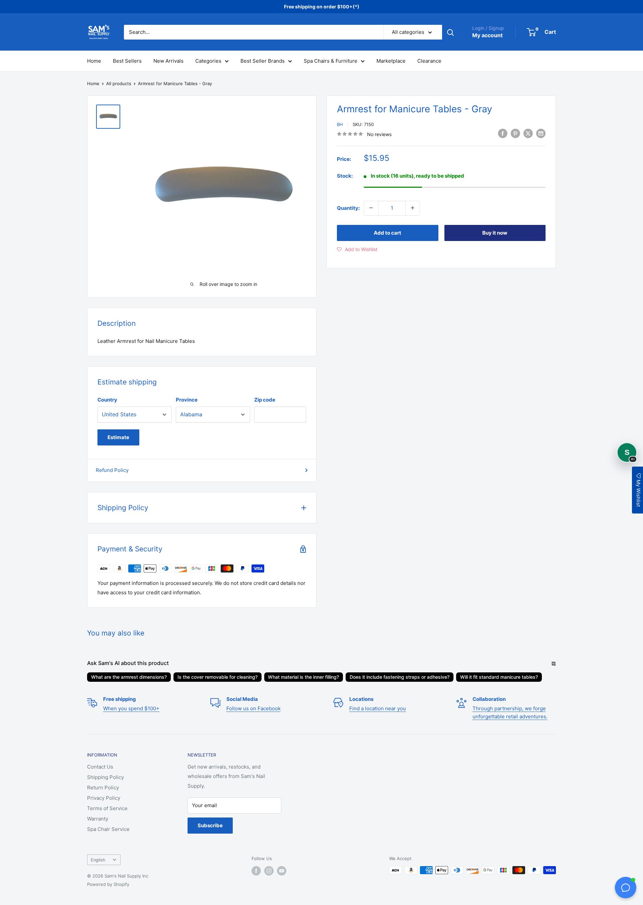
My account (487, 35)
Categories (208, 61)
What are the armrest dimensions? (129, 677)
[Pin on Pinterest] (515, 133)
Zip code (264, 400)
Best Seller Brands (262, 61)
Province (187, 400)
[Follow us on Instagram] (269, 871)
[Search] (450, 32)
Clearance (429, 61)
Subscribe (210, 825)
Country (107, 400)
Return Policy (103, 787)
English (98, 859)
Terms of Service (107, 808)
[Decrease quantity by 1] (371, 208)
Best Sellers (127, 61)
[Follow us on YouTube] (281, 871)
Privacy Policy (103, 798)
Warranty (97, 819)
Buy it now (494, 232)
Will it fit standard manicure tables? (499, 677)
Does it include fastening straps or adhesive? (399, 677)
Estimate (118, 437)
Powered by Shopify (108, 884)
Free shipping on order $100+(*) (321, 6)
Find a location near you (377, 708)
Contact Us (100, 767)
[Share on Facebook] (502, 133)
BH (340, 124)
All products (118, 83)
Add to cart (387, 232)
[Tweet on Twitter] (528, 133)
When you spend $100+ (131, 708)
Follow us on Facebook (253, 708)
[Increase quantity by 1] (413, 208)
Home (94, 61)
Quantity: (348, 207)
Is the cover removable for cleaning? (217, 677)
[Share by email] (541, 133)
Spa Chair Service (108, 829)
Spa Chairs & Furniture (330, 61)
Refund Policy (112, 470)
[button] (357, 249)
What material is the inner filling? (303, 677)
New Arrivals (168, 61)
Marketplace (391, 61)
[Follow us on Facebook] (256, 871)
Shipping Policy (105, 777)
